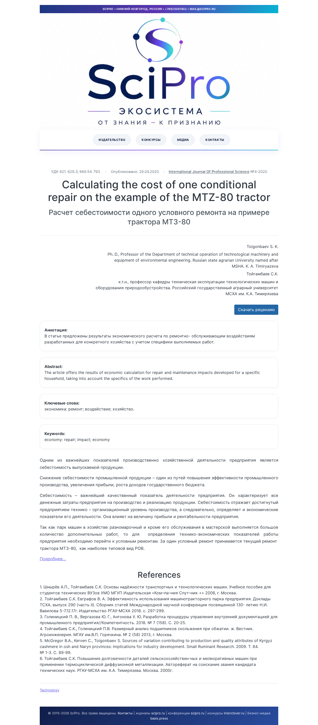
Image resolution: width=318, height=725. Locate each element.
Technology (49, 690)
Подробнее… (53, 558)
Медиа (183, 140)
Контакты (214, 140)
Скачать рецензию (256, 309)
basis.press (159, 718)
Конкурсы (151, 140)
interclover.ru (234, 713)
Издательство (112, 140)
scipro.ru (158, 713)
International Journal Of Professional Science (209, 171)
